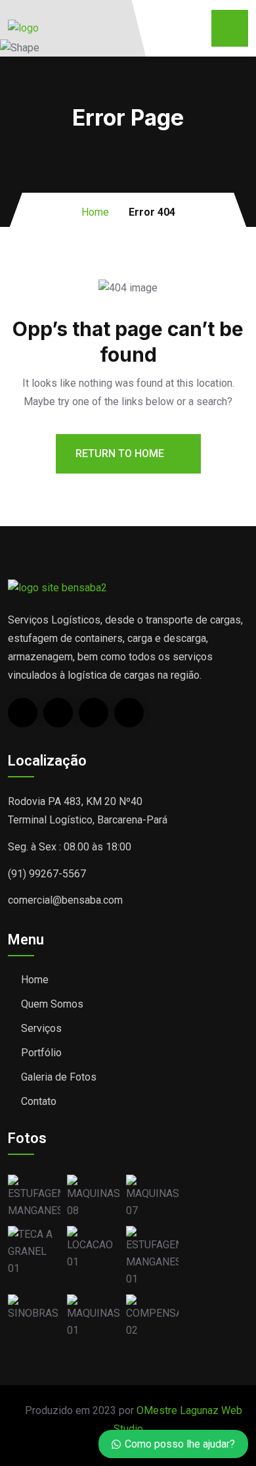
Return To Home (121, 453)
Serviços (41, 1028)
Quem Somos (52, 1004)
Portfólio (41, 1052)
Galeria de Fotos (58, 1077)
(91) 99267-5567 (47, 873)
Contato (38, 1101)
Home (95, 212)
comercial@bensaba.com (65, 900)
